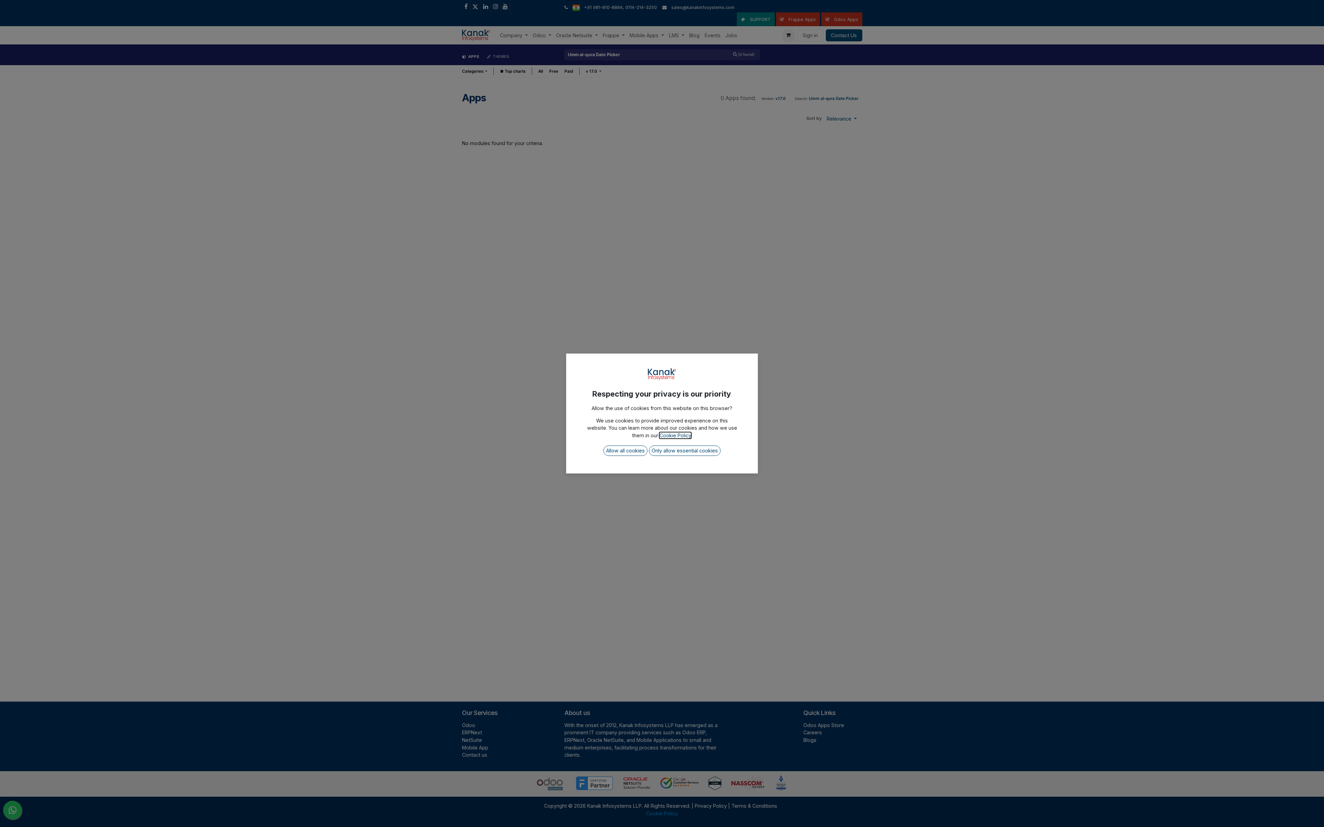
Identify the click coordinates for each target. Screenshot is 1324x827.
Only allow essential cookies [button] (685, 450)
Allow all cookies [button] (625, 450)
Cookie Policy (675, 435)
